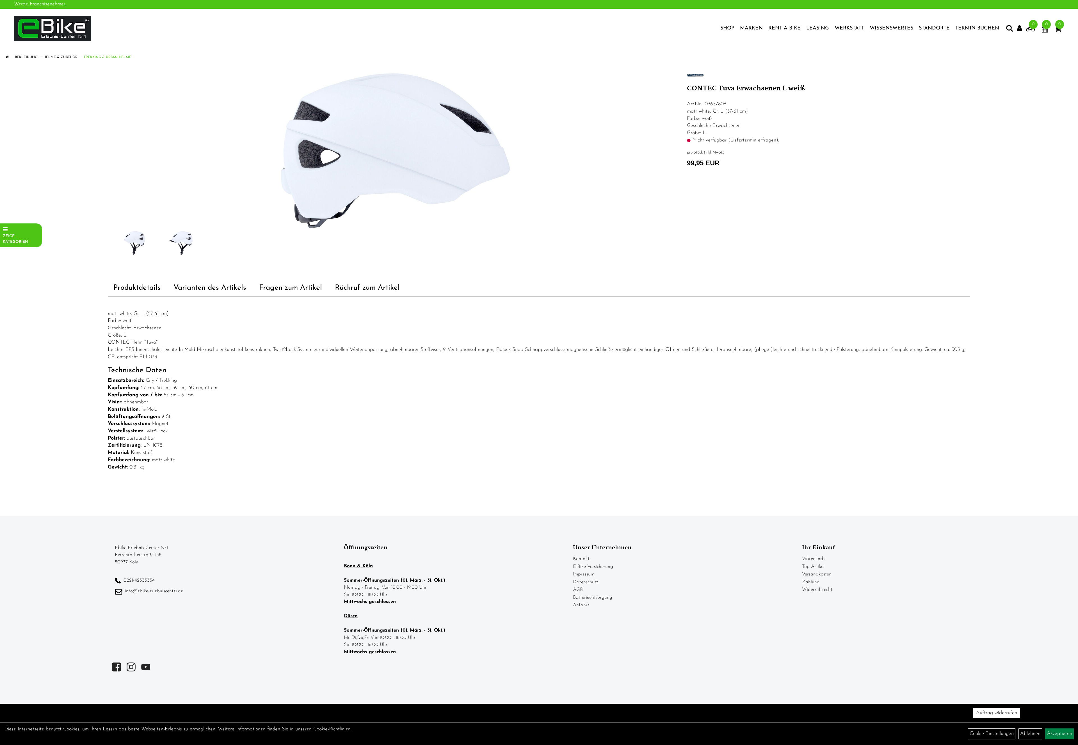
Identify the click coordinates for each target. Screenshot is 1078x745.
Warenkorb (813, 558)
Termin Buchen (977, 28)
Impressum (583, 574)
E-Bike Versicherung (593, 566)
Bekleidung (26, 57)
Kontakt (581, 558)
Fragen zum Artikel (290, 288)
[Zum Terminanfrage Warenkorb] (1045, 30)
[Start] (7, 57)
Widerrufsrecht (817, 589)
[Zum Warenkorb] (1058, 30)
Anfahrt (581, 605)
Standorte (934, 28)
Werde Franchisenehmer (39, 4)
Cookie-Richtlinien (332, 729)
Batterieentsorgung (592, 597)
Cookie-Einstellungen (992, 733)
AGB (578, 589)
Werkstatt (849, 28)
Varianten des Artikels (209, 288)
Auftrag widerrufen (996, 713)
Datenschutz (585, 582)
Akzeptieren (1059, 733)
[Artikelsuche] (1009, 29)
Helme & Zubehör (60, 57)
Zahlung (811, 582)
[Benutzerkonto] (1019, 28)
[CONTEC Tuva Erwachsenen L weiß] (395, 151)
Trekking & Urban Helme (107, 57)
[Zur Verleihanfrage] (1030, 30)
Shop (727, 28)
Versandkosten (817, 574)
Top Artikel (813, 566)
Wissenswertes (891, 28)
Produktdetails (137, 288)
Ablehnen (1030, 733)
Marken (751, 28)
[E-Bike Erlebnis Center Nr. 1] (52, 28)
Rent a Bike (784, 28)
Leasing (817, 28)
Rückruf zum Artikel (367, 288)
